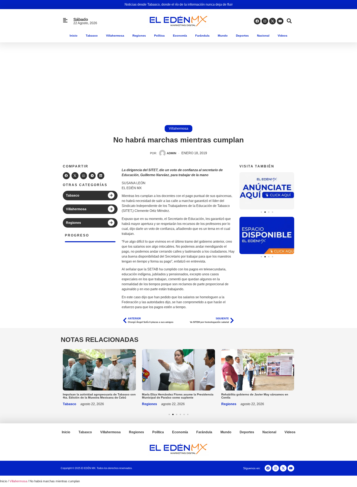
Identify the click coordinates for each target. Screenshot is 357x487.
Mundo (223, 35)
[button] (66, 175)
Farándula (202, 35)
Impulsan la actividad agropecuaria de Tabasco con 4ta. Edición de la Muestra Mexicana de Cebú (99, 396)
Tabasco (92, 35)
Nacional (263, 35)
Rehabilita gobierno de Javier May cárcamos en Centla (254, 396)
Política (159, 35)
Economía (180, 35)
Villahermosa (115, 35)
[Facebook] (257, 21)
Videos (282, 35)
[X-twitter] (272, 21)
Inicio (73, 35)
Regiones (139, 35)
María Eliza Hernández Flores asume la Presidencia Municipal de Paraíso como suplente (177, 396)
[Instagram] (265, 21)
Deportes (242, 35)
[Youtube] (280, 21)
